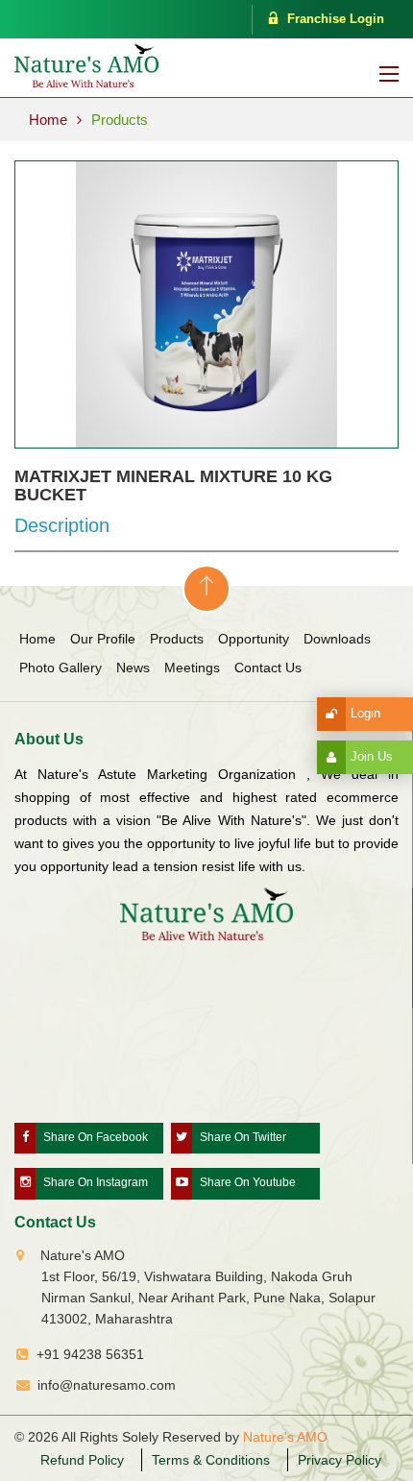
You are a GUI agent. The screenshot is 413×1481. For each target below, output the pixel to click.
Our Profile (102, 638)
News (133, 667)
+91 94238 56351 (90, 1354)
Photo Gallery (60, 667)
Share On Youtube (248, 1182)
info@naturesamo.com (106, 1385)
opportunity (253, 638)
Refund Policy (82, 1460)
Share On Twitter (243, 1137)
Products (119, 119)
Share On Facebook (95, 1137)
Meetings (192, 667)
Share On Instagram (95, 1182)
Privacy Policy (339, 1460)
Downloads (337, 638)
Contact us (268, 667)
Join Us (372, 756)
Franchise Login (335, 19)
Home (48, 119)
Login (365, 713)
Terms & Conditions (211, 1460)
